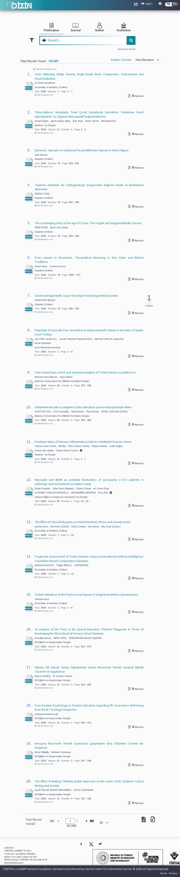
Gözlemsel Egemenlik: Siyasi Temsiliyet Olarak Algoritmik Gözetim (76, 296)
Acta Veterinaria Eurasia (47, 347)
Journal (75, 30)
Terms (163, 873)
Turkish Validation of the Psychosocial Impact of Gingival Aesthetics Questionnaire (86, 594)
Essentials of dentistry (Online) (51, 87)
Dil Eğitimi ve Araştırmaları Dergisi (52, 642)
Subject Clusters (121, 59)
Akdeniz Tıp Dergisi (45, 125)
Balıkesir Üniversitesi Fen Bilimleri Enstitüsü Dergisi (62, 381)
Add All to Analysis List (46, 69)
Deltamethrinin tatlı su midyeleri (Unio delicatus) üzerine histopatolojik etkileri (83, 407)
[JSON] (145, 820)
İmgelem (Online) (44, 159)
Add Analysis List (45, 95)
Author (99, 30)
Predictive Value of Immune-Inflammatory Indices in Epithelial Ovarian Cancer (83, 442)
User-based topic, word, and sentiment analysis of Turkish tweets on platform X (85, 372)
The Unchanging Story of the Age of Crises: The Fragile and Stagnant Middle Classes (88, 223)
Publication (51, 30)
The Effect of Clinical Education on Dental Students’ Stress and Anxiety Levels (83, 522)
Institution (124, 30)
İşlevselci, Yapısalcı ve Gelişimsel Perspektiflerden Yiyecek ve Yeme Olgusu (81, 150)
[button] (100, 844)
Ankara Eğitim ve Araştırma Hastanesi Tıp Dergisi (61, 497)
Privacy (173, 873)
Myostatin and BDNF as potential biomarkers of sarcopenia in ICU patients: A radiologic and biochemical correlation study (89, 482)
